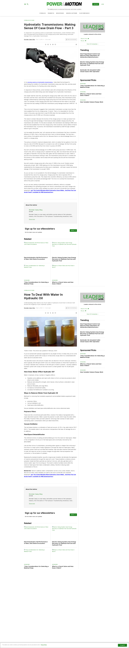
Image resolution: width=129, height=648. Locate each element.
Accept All (122, 645)
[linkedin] (48, 44)
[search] (28, 4)
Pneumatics (51, 13)
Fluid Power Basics (84, 13)
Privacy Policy (44, 644)
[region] (64, 645)
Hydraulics (43, 13)
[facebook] (45, 44)
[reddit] (53, 44)
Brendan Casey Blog (29, 39)
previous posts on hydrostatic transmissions (40, 82)
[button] (25, 4)
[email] (55, 44)
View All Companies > (92, 44)
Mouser (83, 40)
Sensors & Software (71, 13)
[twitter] (50, 44)
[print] (76, 44)
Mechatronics (60, 13)
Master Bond (84, 38)
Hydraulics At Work (29, 20)
